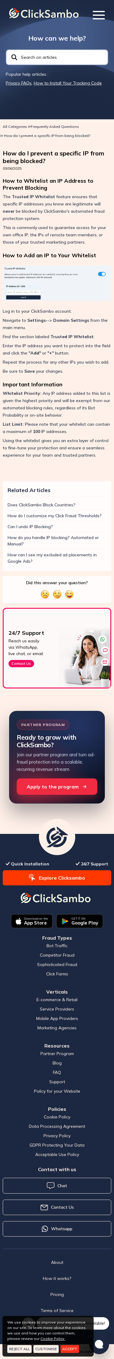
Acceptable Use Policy (57, 1154)
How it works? (57, 1278)
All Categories (15, 126)
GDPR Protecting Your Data (57, 1145)
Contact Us (21, 663)
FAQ (57, 1072)
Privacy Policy (57, 1135)
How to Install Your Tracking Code (68, 83)
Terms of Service (57, 1310)
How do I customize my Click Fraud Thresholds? (55, 515)
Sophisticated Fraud (57, 964)
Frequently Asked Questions (55, 126)
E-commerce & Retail (57, 999)
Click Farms (57, 974)
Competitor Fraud (57, 955)
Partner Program (57, 1053)
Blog (57, 1063)
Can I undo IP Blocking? (30, 526)
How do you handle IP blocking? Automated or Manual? (53, 541)
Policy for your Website (57, 1091)
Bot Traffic (57, 945)
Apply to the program (53, 787)
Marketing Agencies (57, 1028)
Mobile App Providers (57, 1018)
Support (57, 1081)
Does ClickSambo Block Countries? (41, 505)
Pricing (57, 1294)
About (57, 1262)
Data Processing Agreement (57, 1126)
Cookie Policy (57, 1117)
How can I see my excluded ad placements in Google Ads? (52, 558)
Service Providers (57, 1009)
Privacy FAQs (19, 83)
